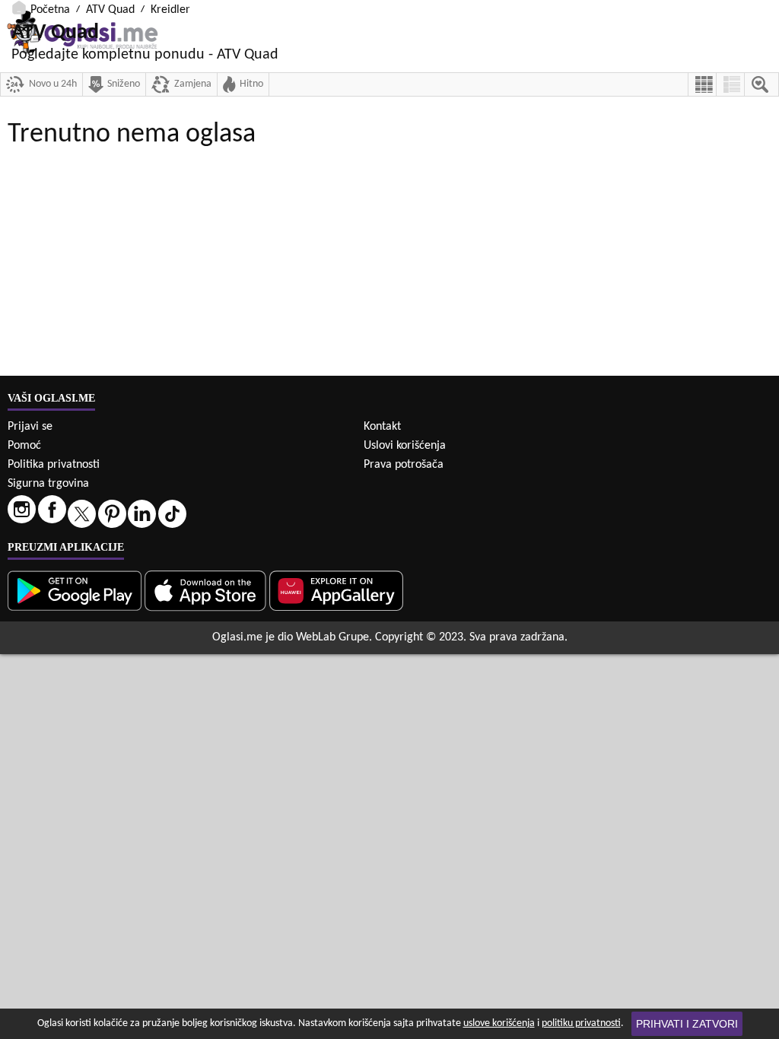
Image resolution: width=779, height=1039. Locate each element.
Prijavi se (30, 427)
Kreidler (170, 10)
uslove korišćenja (499, 1023)
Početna (50, 10)
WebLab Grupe (332, 637)
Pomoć (24, 446)
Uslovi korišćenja (405, 446)
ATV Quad (110, 10)
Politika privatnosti (54, 465)
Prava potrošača (404, 465)
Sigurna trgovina (48, 484)
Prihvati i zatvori (687, 1024)
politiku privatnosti (581, 1023)
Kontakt (382, 427)
